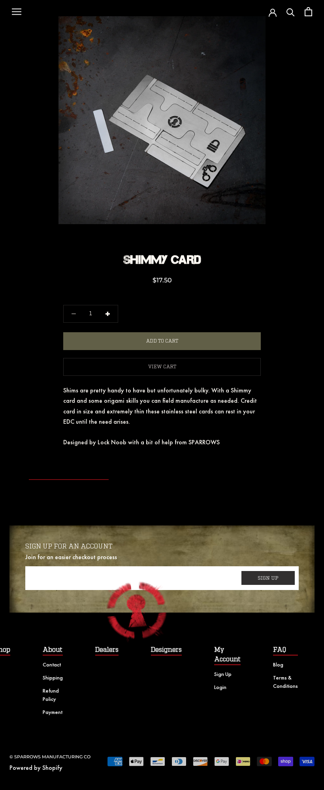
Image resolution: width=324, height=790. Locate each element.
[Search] (290, 12)
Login (220, 687)
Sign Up (223, 674)
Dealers (107, 650)
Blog (278, 664)
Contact (52, 664)
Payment (52, 712)
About (52, 650)
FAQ (279, 650)
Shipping (53, 677)
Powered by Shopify (35, 767)
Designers (166, 650)
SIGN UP (268, 578)
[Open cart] (308, 11)
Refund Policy (51, 694)
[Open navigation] (16, 11)
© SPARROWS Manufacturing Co (49, 757)
